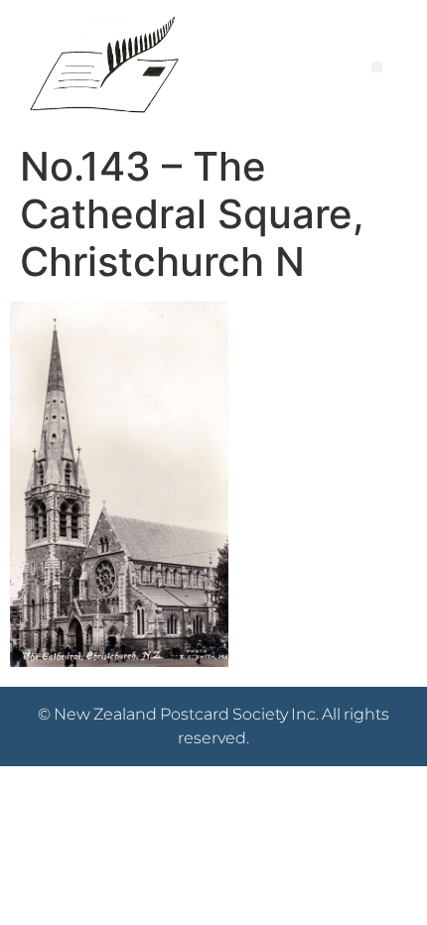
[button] (376, 67)
